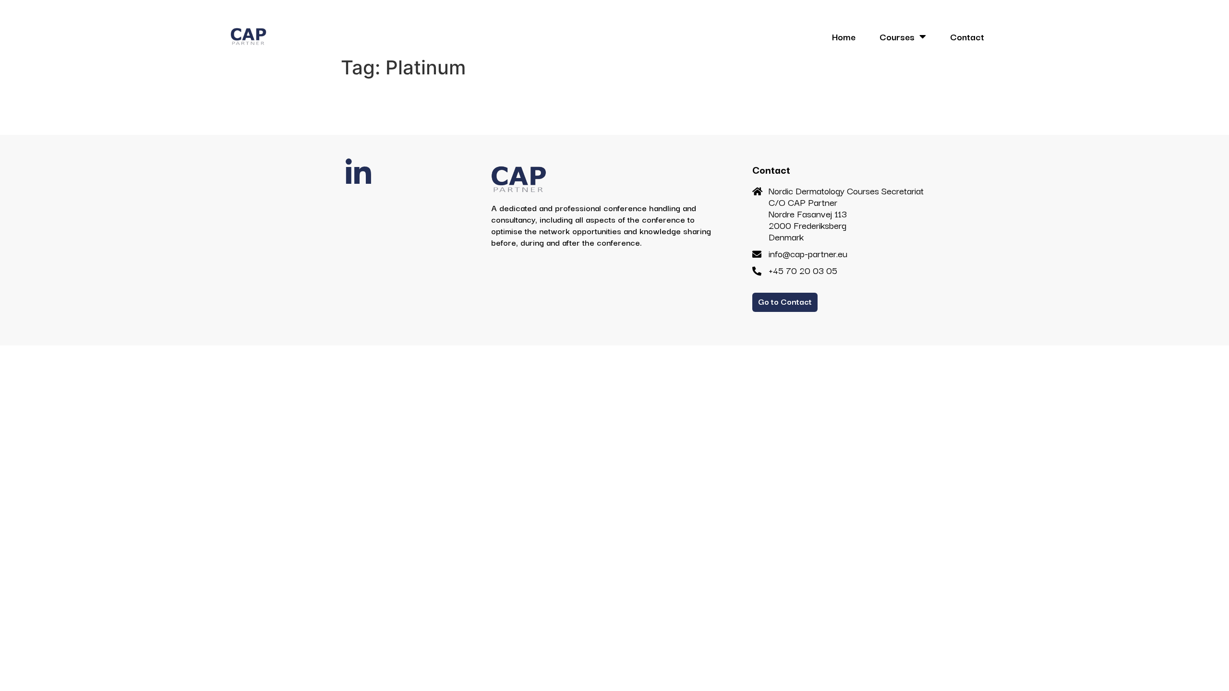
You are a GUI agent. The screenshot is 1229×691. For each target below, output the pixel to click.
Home (843, 36)
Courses (897, 36)
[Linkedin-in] (358, 173)
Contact (967, 36)
